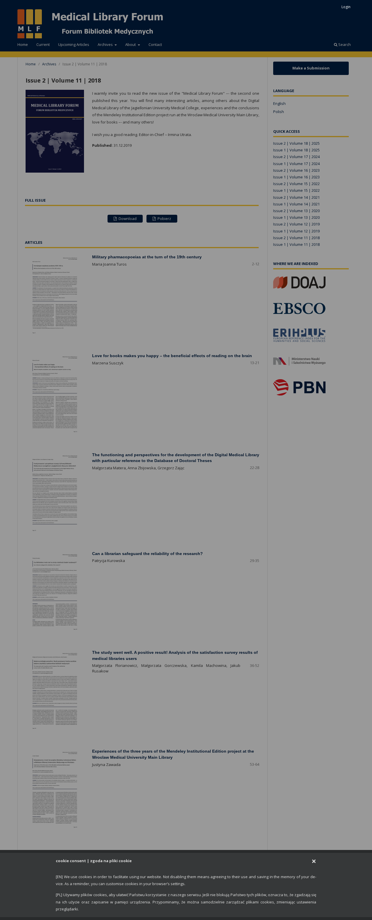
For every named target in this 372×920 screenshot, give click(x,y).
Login (345, 6)
